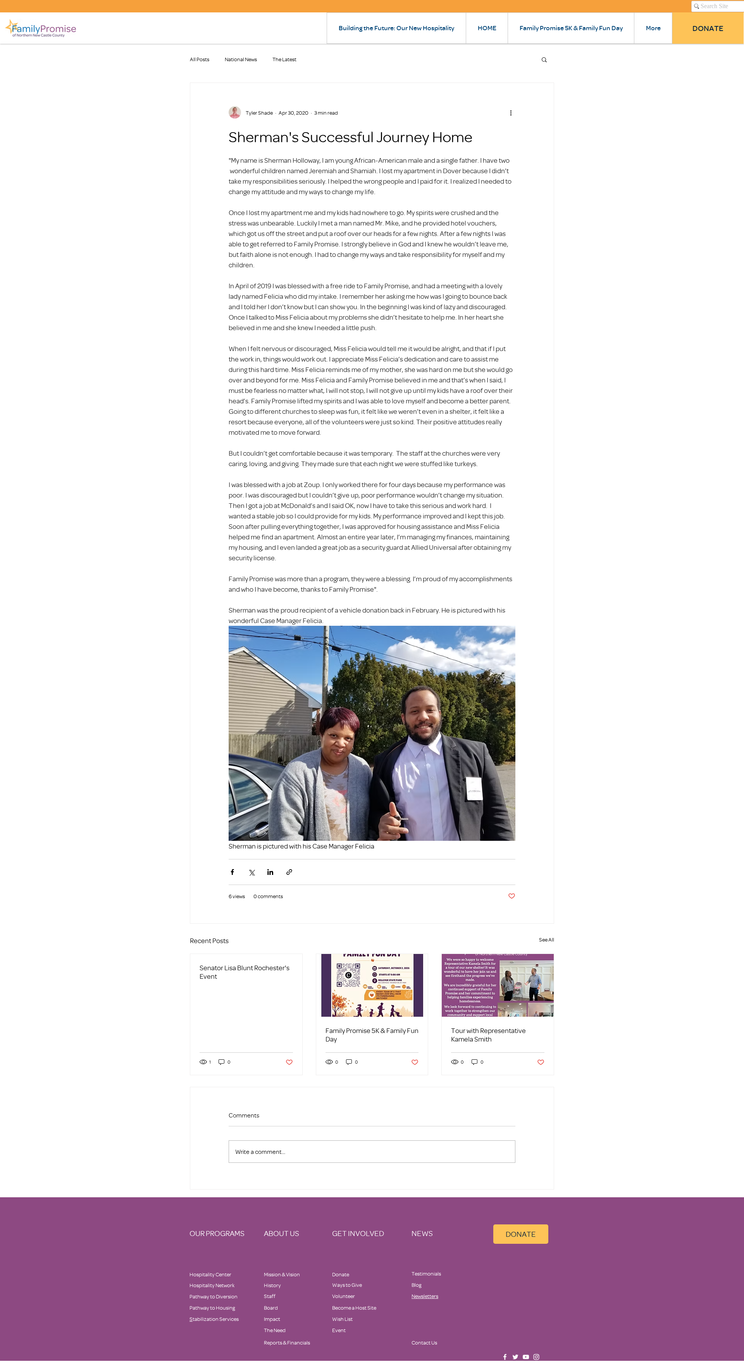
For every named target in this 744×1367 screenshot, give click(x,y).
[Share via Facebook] (232, 872)
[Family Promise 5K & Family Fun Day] (372, 985)
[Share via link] (289, 872)
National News (241, 59)
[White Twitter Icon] (515, 1357)
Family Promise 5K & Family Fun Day (372, 1034)
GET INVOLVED (358, 1233)
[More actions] (510, 112)
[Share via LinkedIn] (270, 872)
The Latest (284, 59)
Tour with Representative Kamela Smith (488, 1034)
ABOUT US (281, 1233)
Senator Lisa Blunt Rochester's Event (244, 971)
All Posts (199, 59)
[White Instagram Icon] (536, 1357)
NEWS (422, 1233)
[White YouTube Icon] (526, 1357)
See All (546, 939)
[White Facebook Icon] (505, 1357)
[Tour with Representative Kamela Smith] (498, 985)
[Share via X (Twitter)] (251, 872)
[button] (544, 59)
